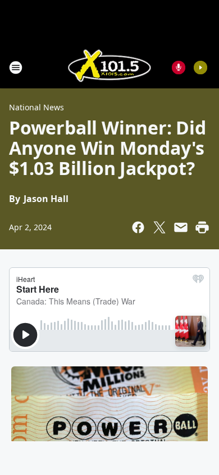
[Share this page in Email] (181, 227)
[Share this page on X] (159, 227)
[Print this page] (202, 227)
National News (36, 107)
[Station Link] (109, 67)
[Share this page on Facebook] (138, 227)
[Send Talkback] (178, 67)
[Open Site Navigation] (15, 67)
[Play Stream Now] (200, 67)
